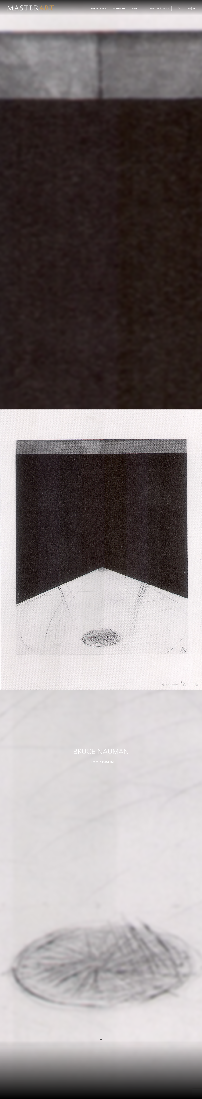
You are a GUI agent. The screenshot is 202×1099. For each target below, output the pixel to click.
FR (194, 8)
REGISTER (154, 8)
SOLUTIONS (119, 8)
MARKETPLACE (98, 8)
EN (189, 8)
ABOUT (135, 8)
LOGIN (165, 8)
